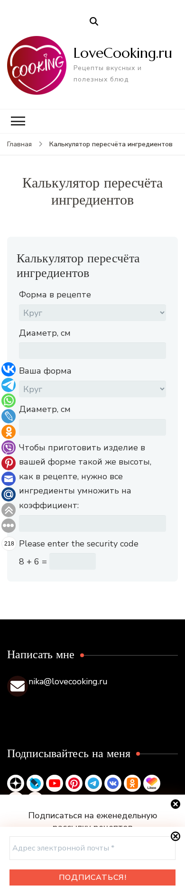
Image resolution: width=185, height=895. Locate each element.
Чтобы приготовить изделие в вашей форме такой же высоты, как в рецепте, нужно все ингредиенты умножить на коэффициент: (85, 476)
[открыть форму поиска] (94, 22)
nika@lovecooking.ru (68, 681)
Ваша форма (45, 370)
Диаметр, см (45, 333)
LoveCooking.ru (123, 53)
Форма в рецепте (55, 294)
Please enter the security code (79, 543)
